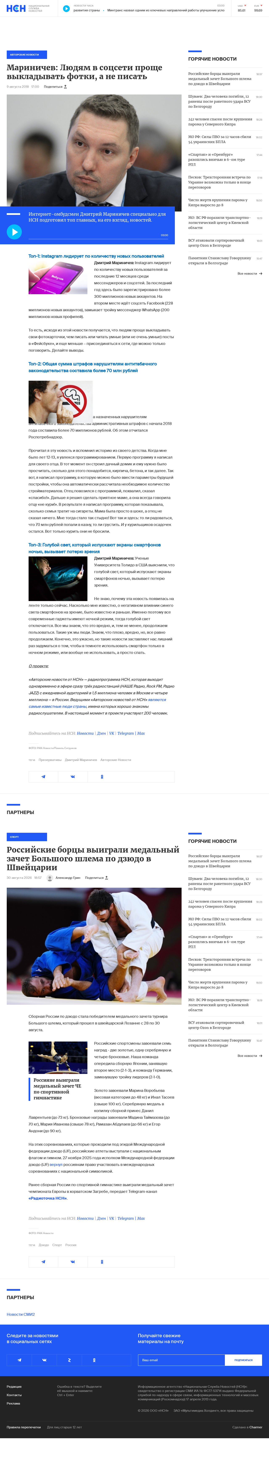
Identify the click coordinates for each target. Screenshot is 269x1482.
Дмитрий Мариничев (81, 760)
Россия (70, 1245)
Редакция (14, 1387)
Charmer (255, 1427)
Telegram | (127, 733)
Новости (85, 733)
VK (111, 733)
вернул (56, 1164)
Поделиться (53, 87)
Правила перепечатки (24, 1427)
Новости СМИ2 (21, 1314)
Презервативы (50, 760)
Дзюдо (44, 1245)
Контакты (14, 1395)
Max (141, 733)
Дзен (101, 733)
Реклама (13, 1403)
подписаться (244, 1360)
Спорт (57, 1245)
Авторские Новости (115, 760)
